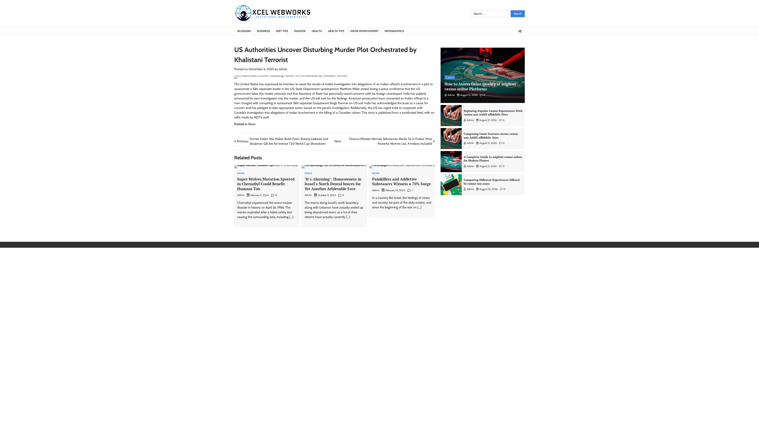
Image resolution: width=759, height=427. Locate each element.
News (252, 124)
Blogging (244, 31)
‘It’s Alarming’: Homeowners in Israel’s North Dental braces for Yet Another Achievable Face (333, 184)
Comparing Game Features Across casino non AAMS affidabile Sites (491, 135)
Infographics (394, 31)
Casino (450, 77)
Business (263, 31)
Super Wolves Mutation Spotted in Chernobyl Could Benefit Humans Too (266, 184)
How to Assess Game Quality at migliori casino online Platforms (480, 86)
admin (283, 69)
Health (317, 31)
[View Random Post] (520, 31)
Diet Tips (282, 31)
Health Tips (336, 31)
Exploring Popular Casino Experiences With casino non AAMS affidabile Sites (493, 112)
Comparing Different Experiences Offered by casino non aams (491, 181)
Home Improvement (364, 31)
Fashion (300, 31)
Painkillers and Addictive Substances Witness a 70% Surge (401, 181)
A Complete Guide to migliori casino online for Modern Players (493, 158)
